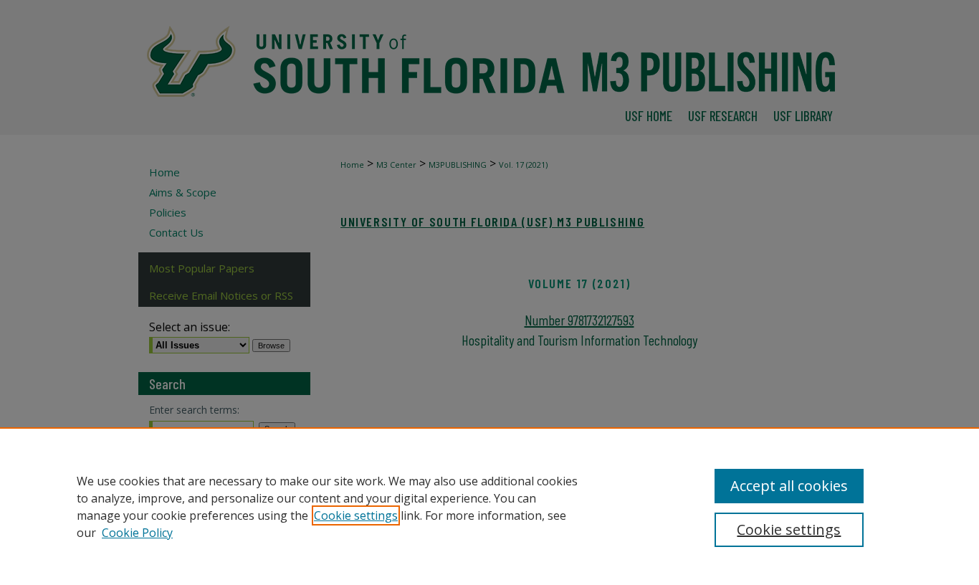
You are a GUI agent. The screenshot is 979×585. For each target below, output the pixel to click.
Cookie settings (356, 515)
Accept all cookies (789, 485)
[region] (489, 506)
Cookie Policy (137, 533)
